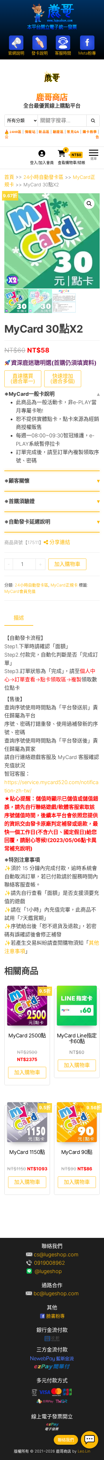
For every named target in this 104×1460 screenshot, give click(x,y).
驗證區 (58, 132)
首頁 (9, 177)
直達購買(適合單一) (22, 378)
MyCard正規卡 (64, 584)
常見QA (73, 132)
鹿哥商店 (52, 97)
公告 (52, 137)
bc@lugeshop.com (56, 1293)
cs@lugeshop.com (56, 1254)
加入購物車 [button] (27, 1072)
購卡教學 (90, 132)
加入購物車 (67, 564)
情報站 (30, 132)
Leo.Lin (84, 1451)
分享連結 (59, 542)
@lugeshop (56, 1271)
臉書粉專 (55, 1316)
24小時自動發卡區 (43, 177)
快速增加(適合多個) (62, 378)
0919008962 (56, 1263)
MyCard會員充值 (20, 591)
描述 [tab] (19, 618)
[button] (89, 203)
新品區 (44, 132)
